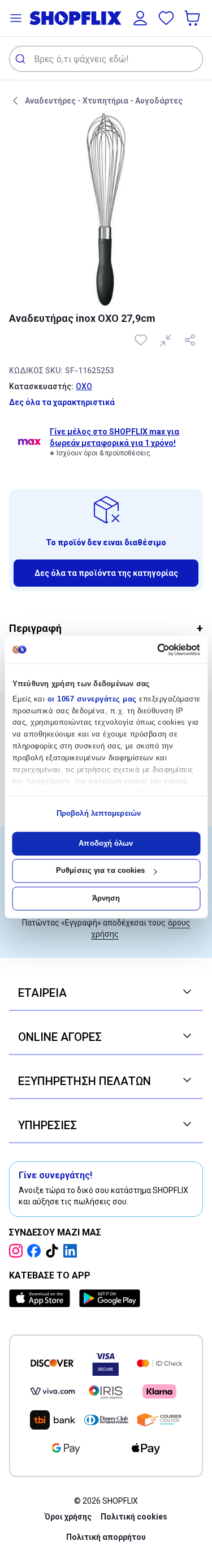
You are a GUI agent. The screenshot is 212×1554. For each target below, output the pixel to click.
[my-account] (140, 18)
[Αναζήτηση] (22, 58)
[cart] (193, 18)
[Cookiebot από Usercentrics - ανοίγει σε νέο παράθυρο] (151, 649)
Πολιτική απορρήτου (106, 1537)
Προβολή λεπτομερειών (99, 814)
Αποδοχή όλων (106, 843)
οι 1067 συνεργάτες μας (91, 699)
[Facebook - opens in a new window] (36, 1251)
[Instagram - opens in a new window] (18, 1251)
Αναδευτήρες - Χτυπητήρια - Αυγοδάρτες (104, 100)
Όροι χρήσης (68, 1516)
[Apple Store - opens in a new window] (42, 1298)
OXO (84, 386)
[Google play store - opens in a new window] (110, 1298)
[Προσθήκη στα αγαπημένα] (142, 340)
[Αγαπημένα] (166, 18)
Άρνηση (106, 898)
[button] (16, 18)
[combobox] (106, 59)
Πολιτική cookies (134, 1516)
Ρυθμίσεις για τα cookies (100, 871)
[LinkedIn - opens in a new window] (72, 1251)
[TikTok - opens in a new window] (54, 1251)
